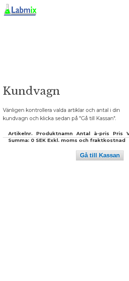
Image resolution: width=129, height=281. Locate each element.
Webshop (16, 82)
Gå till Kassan (100, 155)
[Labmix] (60, 36)
